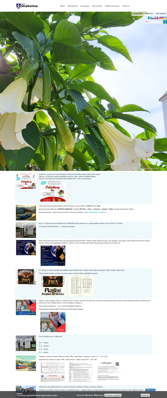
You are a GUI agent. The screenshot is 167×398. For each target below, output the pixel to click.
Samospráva (84, 6)
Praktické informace (112, 6)
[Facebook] (149, 18)
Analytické (90, 395)
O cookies (20, 393)
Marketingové (100, 395)
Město (62, 6)
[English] (155, 18)
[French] (158, 18)
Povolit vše (145, 395)
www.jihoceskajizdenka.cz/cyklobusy (95, 212)
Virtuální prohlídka (138, 13)
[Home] (27, 5)
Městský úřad (73, 6)
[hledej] (165, 21)
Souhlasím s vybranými (113, 395)
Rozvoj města (97, 6)
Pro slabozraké (161, 13)
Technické (81, 395)
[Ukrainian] (165, 18)
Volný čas (125, 6)
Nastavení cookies (150, 389)
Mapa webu (150, 13)
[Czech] (152, 18)
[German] (161, 18)
